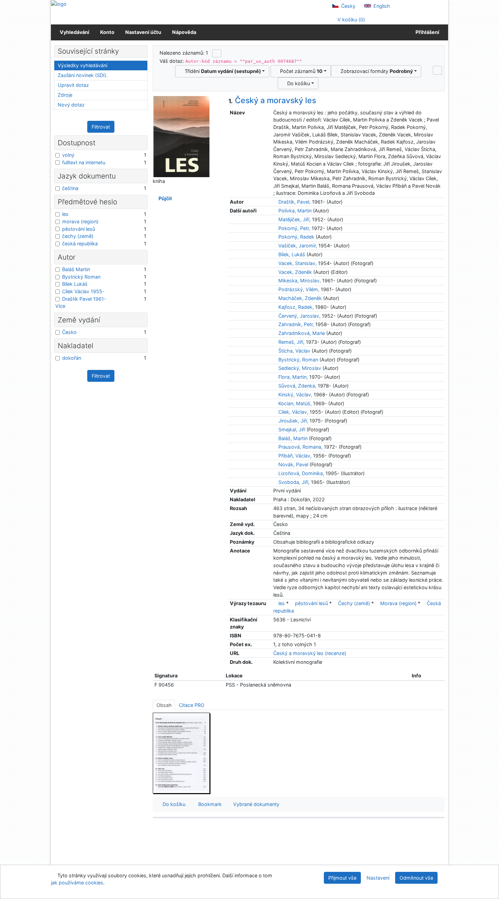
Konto (107, 32)
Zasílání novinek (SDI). (83, 75)
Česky (347, 6)
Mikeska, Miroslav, (299, 280)
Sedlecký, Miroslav (299, 368)
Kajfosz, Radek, (296, 307)
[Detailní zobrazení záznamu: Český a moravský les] (181, 136)
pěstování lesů (311, 603)
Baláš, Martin (293, 438)
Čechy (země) (354, 603)
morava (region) (80, 221)
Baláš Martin (76, 269)
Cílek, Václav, (293, 412)
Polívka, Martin (295, 210)
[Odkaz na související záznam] (275, 202)
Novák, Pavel (293, 464)
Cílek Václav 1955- (83, 291)
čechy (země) (77, 236)
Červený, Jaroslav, (299, 316)
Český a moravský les (272, 100)
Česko (69, 332)
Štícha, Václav (294, 351)
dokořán (71, 358)
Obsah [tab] (164, 705)
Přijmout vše (342, 878)
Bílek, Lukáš (291, 254)
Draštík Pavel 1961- (84, 299)
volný (68, 155)
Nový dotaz (71, 105)
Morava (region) (398, 603)
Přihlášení (426, 32)
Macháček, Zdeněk (300, 298)
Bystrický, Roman (298, 359)
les (281, 603)
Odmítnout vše (416, 878)
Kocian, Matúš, (295, 403)
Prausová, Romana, (300, 447)
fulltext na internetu (83, 162)
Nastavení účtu (143, 32)
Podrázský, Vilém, (298, 289)
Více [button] (60, 306)
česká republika (80, 243)
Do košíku (297, 83)
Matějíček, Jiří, (294, 219)
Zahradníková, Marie (301, 333)
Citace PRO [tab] (191, 705)
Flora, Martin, (293, 377)
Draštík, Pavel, (294, 202)
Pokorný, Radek (296, 237)
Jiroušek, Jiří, (293, 421)
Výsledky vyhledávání (82, 65)
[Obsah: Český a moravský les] (181, 753)
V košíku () (350, 19)
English (381, 6)
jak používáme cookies (77, 882)
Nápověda (184, 32)
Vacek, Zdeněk (295, 272)
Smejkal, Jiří (291, 429)
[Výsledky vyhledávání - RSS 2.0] (216, 53)
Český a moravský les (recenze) (309, 653)
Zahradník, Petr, (296, 324)
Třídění (221, 71)
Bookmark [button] (209, 804)
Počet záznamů (299, 71)
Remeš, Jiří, (291, 342)
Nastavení (378, 878)
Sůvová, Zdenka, (297, 386)
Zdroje (65, 95)
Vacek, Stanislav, (297, 263)
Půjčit (164, 198)
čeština (70, 188)
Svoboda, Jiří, (294, 482)
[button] (437, 70)
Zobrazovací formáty (375, 71)
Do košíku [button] (172, 804)
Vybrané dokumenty (255, 804)
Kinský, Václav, (295, 394)
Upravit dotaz (73, 85)
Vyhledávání (74, 32)
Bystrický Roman (81, 277)
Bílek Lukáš (75, 284)
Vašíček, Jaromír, (297, 245)
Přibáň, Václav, (295, 455)
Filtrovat (101, 127)
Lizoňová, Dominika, (301, 473)
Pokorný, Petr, (294, 228)
